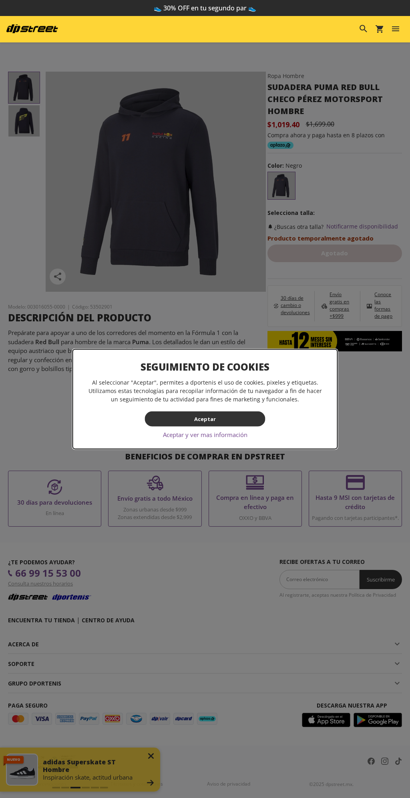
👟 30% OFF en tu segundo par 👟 (205, 8)
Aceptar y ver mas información (205, 435)
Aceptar (205, 418)
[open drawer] (396, 29)
